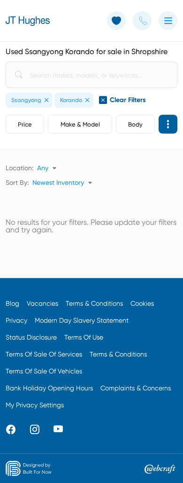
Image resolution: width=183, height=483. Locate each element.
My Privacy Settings (35, 405)
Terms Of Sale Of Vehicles (44, 371)
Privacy (16, 320)
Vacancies (42, 303)
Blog (12, 303)
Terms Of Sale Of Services (44, 354)
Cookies (142, 303)
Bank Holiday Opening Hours (49, 388)
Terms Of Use (83, 337)
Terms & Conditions (94, 303)
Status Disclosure (31, 337)
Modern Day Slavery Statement (82, 320)
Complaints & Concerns (135, 388)
